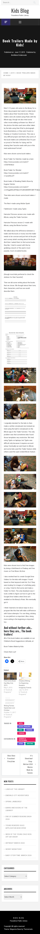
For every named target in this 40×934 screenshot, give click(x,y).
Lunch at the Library (15, 789)
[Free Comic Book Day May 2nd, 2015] (10, 676)
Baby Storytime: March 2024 (19, 855)
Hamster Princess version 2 (14, 223)
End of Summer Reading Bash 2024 (19, 818)
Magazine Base (15, 929)
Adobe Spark (25, 203)
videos (21, 733)
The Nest (7, 203)
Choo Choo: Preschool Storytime (11, 758)
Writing (30, 743)
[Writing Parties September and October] (10, 701)
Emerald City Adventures (17, 795)
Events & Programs (23, 739)
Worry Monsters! (14, 849)
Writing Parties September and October (9, 708)
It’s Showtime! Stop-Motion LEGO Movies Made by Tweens (28, 764)
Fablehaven (8, 209)
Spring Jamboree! (14, 801)
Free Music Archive (18, 571)
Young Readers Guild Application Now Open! (16, 827)
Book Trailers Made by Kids (14, 647)
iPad (20, 730)
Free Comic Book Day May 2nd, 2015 (10, 683)
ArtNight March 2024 (15, 843)
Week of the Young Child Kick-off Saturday (19, 835)
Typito (24, 209)
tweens (29, 730)
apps (21, 723)
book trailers (24, 726)
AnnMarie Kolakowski (19, 55)
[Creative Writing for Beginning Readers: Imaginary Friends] (25, 676)
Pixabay (25, 568)
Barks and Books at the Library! (16, 809)
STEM (21, 743)
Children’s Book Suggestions (14, 641)
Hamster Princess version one (15, 214)
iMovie (6, 217)
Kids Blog (20, 10)
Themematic (28, 929)
